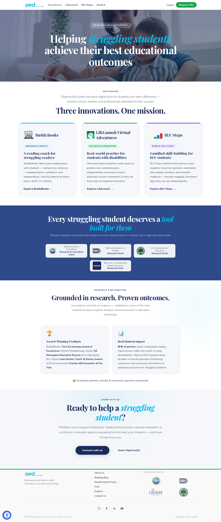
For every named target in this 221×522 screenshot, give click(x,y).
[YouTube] (122, 508)
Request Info (186, 4)
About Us (99, 472)
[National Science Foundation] (156, 480)
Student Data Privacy (105, 482)
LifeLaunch (72, 4)
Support (98, 491)
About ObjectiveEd (129, 450)
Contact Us (100, 495)
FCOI (96, 486)
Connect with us (92, 450)
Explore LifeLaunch (98, 188)
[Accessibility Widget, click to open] (6, 515)
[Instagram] (99, 508)
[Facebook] (107, 508)
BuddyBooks (55, 4)
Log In (170, 4)
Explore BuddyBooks (36, 188)
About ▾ (100, 4)
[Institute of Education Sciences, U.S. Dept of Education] (184, 492)
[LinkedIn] (114, 508)
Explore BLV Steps (161, 188)
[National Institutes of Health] (184, 480)
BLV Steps (87, 4)
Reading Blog (101, 477)
